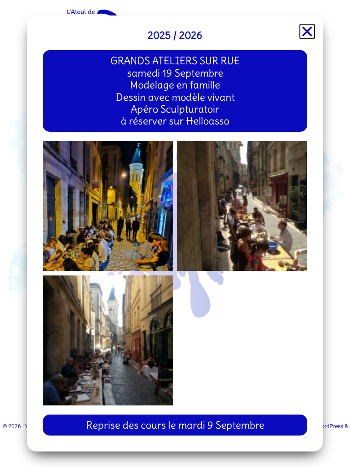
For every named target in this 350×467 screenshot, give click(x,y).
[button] (307, 31)
